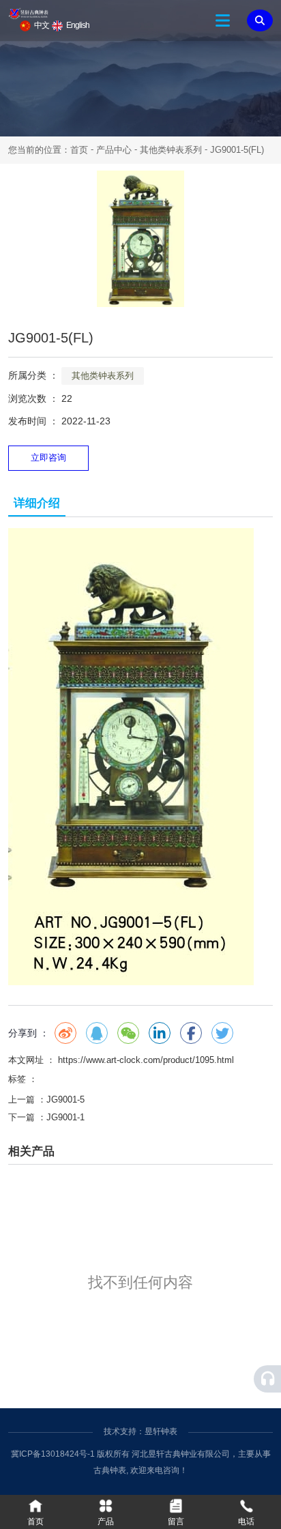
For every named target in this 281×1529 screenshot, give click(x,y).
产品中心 (114, 150)
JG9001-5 (65, 1099)
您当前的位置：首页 (49, 150)
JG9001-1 (65, 1117)
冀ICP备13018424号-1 (53, 1454)
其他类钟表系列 (171, 150)
